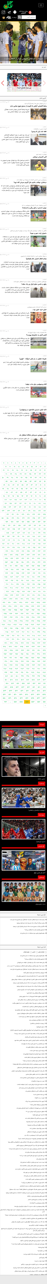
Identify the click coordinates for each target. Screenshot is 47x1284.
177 (3, 529)
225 (28, 551)
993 (5, 702)
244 (11, 558)
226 (23, 551)
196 (39, 540)
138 (28, 514)
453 (10, 654)
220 (8, 547)
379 (15, 621)
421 (13, 639)
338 (20, 602)
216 (29, 547)
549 (9, 698)
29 (13, 470)
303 (39, 588)
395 (16, 628)
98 (4, 496)
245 (6, 558)
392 (33, 628)
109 (39, 503)
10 (7, 463)
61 (40, 485)
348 (9, 606)
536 (38, 694)
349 (4, 606)
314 (23, 591)
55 (26, 481)
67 (13, 485)
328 (33, 599)
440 (39, 650)
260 (11, 566)
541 (10, 694)
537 (32, 694)
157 (17, 522)
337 (26, 602)
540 (15, 694)
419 (23, 639)
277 (6, 573)
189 (28, 536)
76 (17, 489)
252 (12, 562)
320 (33, 595)
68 (9, 485)
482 (28, 668)
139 (23, 514)
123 (15, 507)
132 (14, 511)
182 (24, 533)
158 (12, 522)
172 (29, 529)
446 (5, 650)
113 (20, 503)
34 (35, 474)
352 (33, 610)
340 (9, 602)
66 (18, 485)
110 (35, 503)
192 (13, 536)
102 (31, 499)
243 (17, 558)
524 (17, 687)
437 (10, 646)
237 (5, 555)
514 (28, 683)
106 (10, 499)
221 (3, 547)
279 (39, 577)
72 (36, 489)
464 (38, 661)
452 (16, 654)
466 (27, 661)
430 (6, 643)
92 (31, 496)
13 (40, 466)
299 (17, 584)
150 (8, 518)
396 (11, 628)
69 (4, 485)
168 (4, 525)
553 (32, 702)
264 (33, 569)
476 (16, 665)
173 (24, 529)
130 (24, 511)
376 (32, 621)
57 (16, 481)
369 (27, 617)
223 (39, 551)
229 (7, 551)
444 (17, 650)
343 (38, 606)
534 (4, 691)
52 (40, 481)
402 (23, 632)
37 (21, 474)
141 (13, 514)
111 (30, 503)
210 (13, 544)
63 (32, 485)
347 (15, 606)
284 (11, 577)
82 (36, 492)
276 (12, 573)
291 (17, 580)
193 (8, 536)
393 (28, 628)
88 (7, 492)
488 (38, 672)
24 (36, 470)
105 (15, 499)
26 (26, 470)
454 (5, 654)
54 (31, 481)
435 (21, 646)
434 (27, 646)
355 (15, 610)
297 (28, 584)
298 (23, 584)
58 (11, 481)
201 (14, 540)
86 (16, 492)
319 (39, 595)
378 (21, 621)
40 (6, 474)
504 (38, 680)
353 (27, 610)
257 (27, 566)
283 (17, 577)
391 (39, 628)
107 (5, 499)
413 (8, 635)
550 (4, 698)
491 (22, 672)
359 (38, 613)
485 (10, 668)
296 (33, 584)
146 (28, 518)
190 (23, 536)
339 (15, 602)
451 (22, 654)
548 (15, 698)
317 (7, 591)
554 (27, 702)
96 (13, 496)
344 (32, 606)
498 (27, 676)
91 (36, 496)
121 (25, 507)
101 (35, 499)
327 (38, 599)
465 (33, 661)
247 (39, 562)
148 (18, 518)
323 (17, 595)
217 (24, 547)
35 (30, 474)
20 (10, 466)
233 (28, 555)
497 (33, 676)
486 (5, 668)
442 (28, 650)
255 (38, 566)
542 (4, 694)
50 (3, 477)
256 (33, 566)
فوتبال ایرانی (41, 952)
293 (6, 580)
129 (29, 511)
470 (6, 661)
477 (11, 665)
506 (27, 680)
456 (38, 658)
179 (39, 533)
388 (9, 624)
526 (6, 687)
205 (39, 544)
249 (28, 562)
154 (33, 522)
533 (10, 691)
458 (27, 658)
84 (26, 492)
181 (29, 533)
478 (5, 665)
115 (10, 503)
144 (39, 518)
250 (22, 562)
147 (23, 518)
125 (4, 507)
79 (3, 489)
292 (12, 580)
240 (33, 558)
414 (2, 635)
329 (27, 599)
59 (7, 481)
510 (6, 680)
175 (13, 529)
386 (20, 624)
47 (17, 477)
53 (35, 481)
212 (3, 544)
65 (22, 485)
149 (13, 518)
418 (28, 639)
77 (12, 489)
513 (34, 683)
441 (33, 650)
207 (28, 544)
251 (17, 562)
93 (27, 496)
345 (27, 606)
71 (40, 489)
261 (6, 566)
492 (17, 672)
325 (6, 595)
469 (11, 661)
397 (5, 628)
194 (3, 536)
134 (3, 511)
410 (23, 635)
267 (17, 569)
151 (2, 518)
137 (33, 514)
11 (3, 463)
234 (22, 555)
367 (38, 617)
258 (21, 566)
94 (22, 496)
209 (18, 544)
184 (13, 533)
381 (4, 621)
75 (22, 489)
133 (8, 511)
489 (32, 672)
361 (27, 613)
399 (38, 632)
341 (4, 602)
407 (39, 635)
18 (19, 466)
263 (39, 569)
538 (26, 694)
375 (38, 621)
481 (33, 668)
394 (22, 628)
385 (26, 624)
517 (12, 683)
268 (12, 569)
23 (40, 470)
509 (11, 680)
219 (13, 547)
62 (36, 485)
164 (24, 525)
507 (22, 680)
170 (39, 529)
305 (27, 588)
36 (25, 474)
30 (8, 470)
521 (34, 687)
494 (6, 672)
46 (21, 477)
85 (21, 492)
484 (16, 668)
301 (7, 584)
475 (22, 665)
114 (15, 503)
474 (27, 665)
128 (34, 511)
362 (22, 613)
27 (22, 470)
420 (18, 639)
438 (4, 646)
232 (33, 555)
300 (12, 584)
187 (39, 536)
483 (22, 668)
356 (9, 610)
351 (38, 610)
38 (16, 474)
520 (39, 687)
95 (18, 496)
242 (23, 558)
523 (22, 687)
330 (22, 599)
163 (30, 525)
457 (32, 658)
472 (39, 665)
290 (22, 580)
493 (11, 672)
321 (28, 595)
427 (22, 643)
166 (14, 525)
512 (39, 683)
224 (33, 551)
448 (38, 654)
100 (40, 499)
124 (10, 507)
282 (22, 577)
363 (16, 613)
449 (33, 654)
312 (34, 591)
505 (33, 680)
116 (6, 503)
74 (26, 489)
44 (31, 477)
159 (7, 522)
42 (40, 477)
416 (39, 639)
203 (3, 540)
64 (27, 485)
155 (28, 522)
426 (27, 643)
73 (31, 489)
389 (3, 624)
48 (12, 477)
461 (11, 658)
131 (19, 511)
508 (16, 680)
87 (12, 492)
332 (10, 599)
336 (32, 602)
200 (19, 540)
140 (18, 514)
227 (17, 551)
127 (39, 511)
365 (5, 613)
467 (22, 661)
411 (18, 635)
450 (27, 654)
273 (28, 573)
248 (33, 562)
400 (33, 632)
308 (11, 588)
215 (34, 547)
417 (34, 639)
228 (12, 551)
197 (34, 540)
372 (11, 617)
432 (39, 646)
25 (31, 470)
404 (12, 632)
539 (20, 694)
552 (38, 702)
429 (11, 643)
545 (32, 698)
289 (27, 580)
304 (33, 588)
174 (19, 529)
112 (25, 503)
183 (18, 533)
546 (27, 698)
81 (40, 492)
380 (10, 621)
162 (35, 525)
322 (23, 595)
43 (36, 477)
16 (27, 466)
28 (17, 470)
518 (7, 683)
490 (27, 672)
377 (27, 621)
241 (28, 558)
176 (8, 529)
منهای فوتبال (26, 952)
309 (6, 588)
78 (8, 489)
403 (17, 632)
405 (7, 632)
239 (38, 558)
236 (11, 555)
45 (26, 477)
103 (26, 499)
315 (18, 591)
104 (21, 499)
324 (11, 595)
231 (39, 555)
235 (16, 555)
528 (38, 691)
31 (4, 470)
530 (27, 691)
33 (40, 474)
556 (15, 702)
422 (8, 639)
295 (39, 584)
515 (23, 683)
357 (4, 610)
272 (34, 573)
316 (13, 591)
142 (8, 514)
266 (23, 569)
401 (28, 632)
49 (7, 477)
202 (9, 540)
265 (28, 569)
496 (39, 676)
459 (21, 658)
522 (28, 687)
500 (17, 676)
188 (33, 536)
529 (33, 691)
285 (5, 577)
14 (36, 466)
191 (18, 536)
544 (38, 698)
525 (11, 687)
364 (10, 613)
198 (29, 540)
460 (16, 658)
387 (15, 624)
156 (23, 522)
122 (20, 507)
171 (35, 529)
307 (17, 588)
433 (33, 646)
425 (33, 643)
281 (28, 577)
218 (18, 547)
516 (18, 683)
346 (21, 606)
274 (23, 573)
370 (22, 617)
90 (40, 496)
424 (38, 643)
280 (33, 577)
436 (16, 646)
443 (22, 650)
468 (16, 661)
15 (32, 466)
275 (17, 573)
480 (39, 668)
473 (33, 665)
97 (9, 496)
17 (23, 466)
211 (8, 544)
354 (21, 610)
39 (11, 474)
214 (39, 547)
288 (33, 580)
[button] (2, 83)
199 (24, 540)
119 (35, 507)
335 (38, 602)
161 (40, 525)
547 (21, 698)
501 (12, 676)
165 (19, 525)
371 (16, 617)
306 (22, 588)
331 (16, 599)
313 (29, 591)
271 (39, 573)
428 (16, 643)
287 (38, 580)
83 (31, 492)
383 (38, 624)
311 (39, 591)
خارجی (33, 952)
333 (5, 599)
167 (9, 525)
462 (5, 658)
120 (30, 507)
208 (23, 544)
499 (22, 676)
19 (14, 466)
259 (16, 566)
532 (16, 691)
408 (33, 635)
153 (39, 522)
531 (22, 691)
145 (34, 518)
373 (5, 617)
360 (32, 613)
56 (21, 481)
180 (34, 533)
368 (33, 617)
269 (7, 569)
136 (39, 514)
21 (6, 466)
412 (13, 635)
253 (6, 562)
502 (6, 676)
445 (11, 650)
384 (32, 624)
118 (40, 507)
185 (7, 533)
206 (34, 544)
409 (28, 635)
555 (21, 702)
